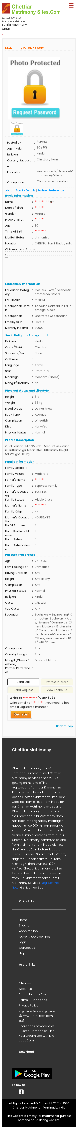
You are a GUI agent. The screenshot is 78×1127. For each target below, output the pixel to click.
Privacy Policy (28, 1005)
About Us (25, 989)
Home (23, 920)
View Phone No (57, 690)
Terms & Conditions (33, 1000)
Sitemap (25, 983)
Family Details (25, 190)
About (9, 190)
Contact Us (27, 948)
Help (22, 953)
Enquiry (24, 925)
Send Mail (23, 682)
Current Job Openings (35, 937)
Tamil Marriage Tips (33, 994)
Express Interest (57, 682)
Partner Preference (51, 190)
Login (23, 942)
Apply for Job (28, 931)
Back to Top (64, 726)
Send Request (23, 690)
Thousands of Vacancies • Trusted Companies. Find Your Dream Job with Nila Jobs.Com (37, 1033)
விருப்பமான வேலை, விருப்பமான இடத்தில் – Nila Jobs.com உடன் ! (37, 1016)
